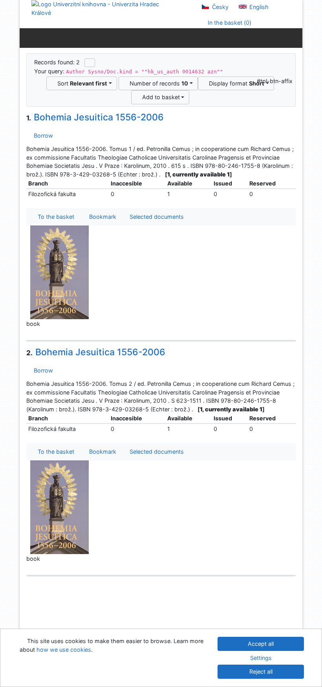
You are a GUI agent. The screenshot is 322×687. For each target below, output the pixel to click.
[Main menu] (294, 37)
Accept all (261, 643)
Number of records (157, 83)
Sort (80, 83)
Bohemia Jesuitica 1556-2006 (95, 117)
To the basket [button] (54, 216)
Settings (261, 657)
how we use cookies (64, 649)
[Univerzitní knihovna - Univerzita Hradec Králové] (102, 8)
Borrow (42, 135)
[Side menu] (27, 37)
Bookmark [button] (101, 216)
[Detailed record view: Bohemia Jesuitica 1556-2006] (59, 272)
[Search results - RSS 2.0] (89, 62)
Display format (235, 83)
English (258, 7)
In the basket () (228, 22)
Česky (219, 7)
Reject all (261, 671)
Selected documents (156, 216)
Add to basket (159, 97)
